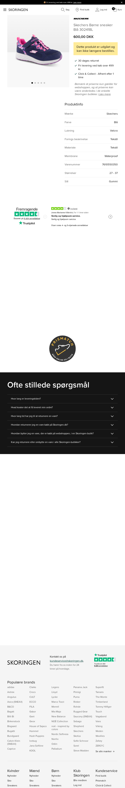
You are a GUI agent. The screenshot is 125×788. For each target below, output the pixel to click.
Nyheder (11, 775)
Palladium (57, 748)
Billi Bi (10, 716)
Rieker (76, 701)
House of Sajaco (38, 726)
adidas (10, 687)
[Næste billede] (63, 51)
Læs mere (77, 2)
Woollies (100, 735)
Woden (99, 731)
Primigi (77, 692)
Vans (98, 721)
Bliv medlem (80, 780)
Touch (99, 711)
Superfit (100, 687)
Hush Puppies (36, 735)
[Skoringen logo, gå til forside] (18, 10)
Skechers (78, 731)
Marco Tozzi (58, 701)
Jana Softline (36, 745)
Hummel (33, 731)
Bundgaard (13, 735)
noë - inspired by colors (60, 728)
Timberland (102, 701)
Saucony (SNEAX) (82, 716)
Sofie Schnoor (80, 740)
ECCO (32, 701)
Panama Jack (80, 687)
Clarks (32, 687)
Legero (55, 687)
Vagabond (101, 716)
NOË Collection (60, 721)
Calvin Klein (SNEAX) (13, 742)
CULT (32, 696)
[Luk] (122, 2)
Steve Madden (81, 750)
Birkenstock (13, 721)
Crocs (32, 692)
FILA (31, 706)
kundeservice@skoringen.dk (66, 661)
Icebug (33, 740)
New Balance (59, 716)
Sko (9, 780)
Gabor (32, 711)
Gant (31, 716)
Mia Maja (56, 711)
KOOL (32, 750)
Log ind (77, 785)
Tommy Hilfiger (103, 706)
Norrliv (55, 738)
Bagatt (10, 711)
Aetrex (10, 692)
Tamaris (100, 692)
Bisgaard (11, 726)
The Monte (101, 696)
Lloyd (54, 692)
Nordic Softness (60, 734)
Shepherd (78, 726)
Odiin (54, 743)
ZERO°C (100, 745)
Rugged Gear (80, 711)
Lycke (55, 696)
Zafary (99, 740)
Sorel (76, 745)
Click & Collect (103, 785)
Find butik (101, 775)
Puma (76, 696)
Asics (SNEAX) (14, 701)
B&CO (10, 706)
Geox (32, 721)
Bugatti (11, 731)
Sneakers (12, 785)
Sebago (77, 721)
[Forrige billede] (13, 51)
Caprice (11, 748)
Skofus (77, 735)
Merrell (55, 706)
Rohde (76, 706)
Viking (99, 726)
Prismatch (101, 780)
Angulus (11, 696)
